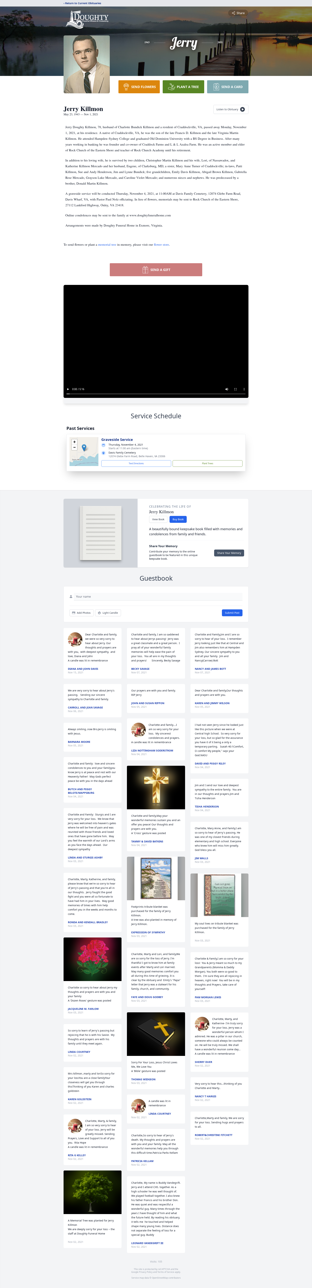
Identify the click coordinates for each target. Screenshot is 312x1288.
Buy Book (178, 519)
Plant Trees (207, 463)
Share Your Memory (229, 553)
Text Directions (136, 463)
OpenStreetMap (160, 1277)
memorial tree (107, 244)
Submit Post (232, 612)
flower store (161, 244)
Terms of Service (165, 1272)
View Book (158, 519)
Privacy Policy (146, 1272)
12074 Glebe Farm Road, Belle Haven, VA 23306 (137, 456)
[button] (84, 448)
